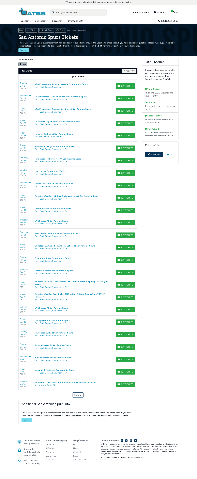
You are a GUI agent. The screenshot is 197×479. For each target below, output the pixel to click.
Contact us (51, 456)
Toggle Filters (130, 71)
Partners (50, 452)
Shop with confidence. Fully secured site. (32, 452)
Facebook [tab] (155, 154)
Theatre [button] (56, 20)
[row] (77, 85)
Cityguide (77, 452)
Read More (23, 50)
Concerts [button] (40, 20)
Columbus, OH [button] (140, 12)
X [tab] (171, 154)
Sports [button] (24, 20)
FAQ (75, 444)
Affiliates (50, 448)
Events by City (75, 20)
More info (50, 459)
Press (75, 456)
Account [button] (160, 12)
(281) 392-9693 (170, 21)
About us (50, 444)
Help (75, 448)
